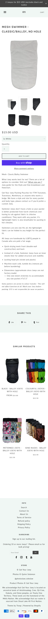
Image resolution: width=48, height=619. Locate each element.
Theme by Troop (14, 606)
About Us (24, 514)
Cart (42, 12)
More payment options (24, 168)
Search (24, 507)
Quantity (5, 144)
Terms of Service (24, 517)
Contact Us (24, 511)
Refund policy (24, 521)
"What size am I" (35, 182)
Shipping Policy (24, 524)
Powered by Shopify (32, 606)
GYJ (24, 12)
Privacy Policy (24, 527)
